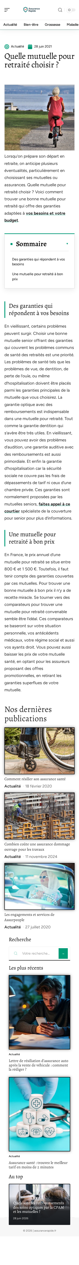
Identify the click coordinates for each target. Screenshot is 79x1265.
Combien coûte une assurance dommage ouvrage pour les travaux (37, 846)
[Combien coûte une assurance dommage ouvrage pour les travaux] (39, 816)
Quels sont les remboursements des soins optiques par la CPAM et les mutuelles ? (38, 1207)
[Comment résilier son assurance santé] (39, 751)
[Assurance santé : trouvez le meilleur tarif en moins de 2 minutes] (39, 1114)
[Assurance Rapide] (31, 10)
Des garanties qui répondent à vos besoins (38, 261)
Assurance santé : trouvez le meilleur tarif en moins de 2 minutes (38, 1165)
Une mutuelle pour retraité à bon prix (37, 276)
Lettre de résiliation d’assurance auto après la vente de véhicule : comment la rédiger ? (38, 1065)
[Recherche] (60, 10)
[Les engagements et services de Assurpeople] (39, 886)
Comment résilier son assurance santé (35, 779)
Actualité (12, 786)
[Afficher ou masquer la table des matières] (58, 243)
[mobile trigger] (8, 10)
